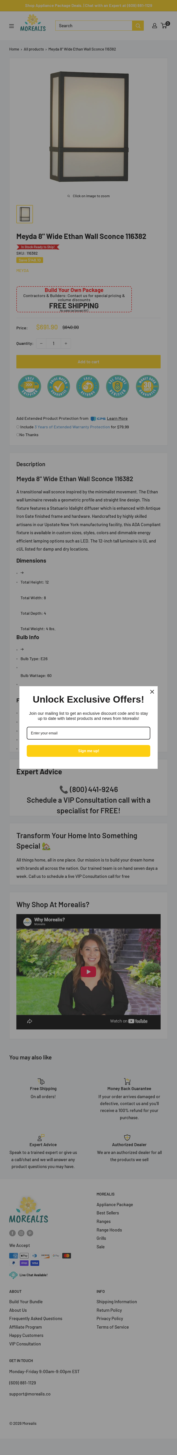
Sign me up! (88, 751)
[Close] (152, 691)
